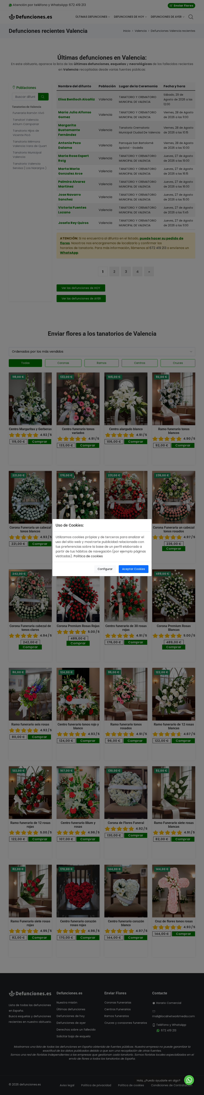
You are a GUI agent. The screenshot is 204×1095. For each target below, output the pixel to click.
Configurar (105, 569)
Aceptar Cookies (133, 569)
